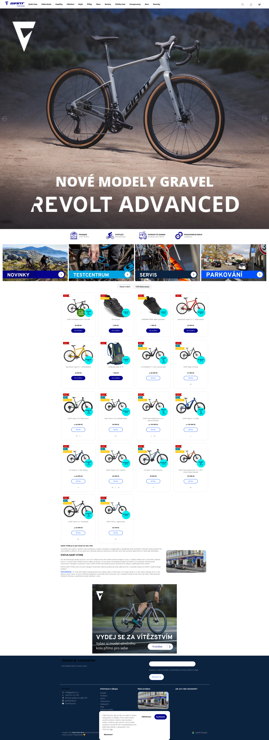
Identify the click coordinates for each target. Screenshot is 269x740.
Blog (102, 707)
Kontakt (103, 693)
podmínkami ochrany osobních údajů (184, 670)
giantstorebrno (70, 701)
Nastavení (108, 734)
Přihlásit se (156, 677)
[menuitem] (32, 4)
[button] (6, 118)
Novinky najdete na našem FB (76, 698)
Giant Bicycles (70, 703)
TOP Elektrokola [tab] (142, 286)
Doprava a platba (106, 709)
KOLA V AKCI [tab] (125, 286)
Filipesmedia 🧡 (79, 735)
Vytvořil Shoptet (201, 732)
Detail (153, 378)
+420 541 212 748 (72, 695)
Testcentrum (105, 701)
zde (111, 729)
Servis (102, 698)
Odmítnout (146, 717)
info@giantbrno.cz (72, 692)
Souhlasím (160, 717)
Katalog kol (104, 704)
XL (116, 436)
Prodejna (103, 695)
